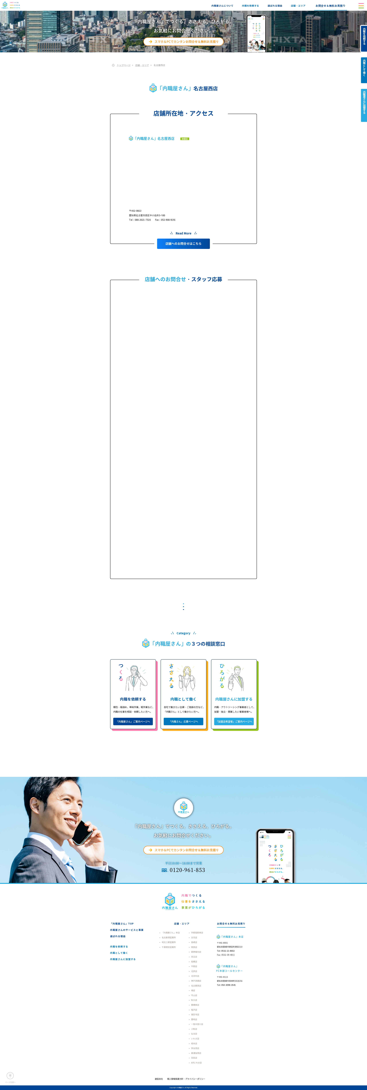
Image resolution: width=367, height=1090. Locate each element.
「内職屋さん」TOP (122, 923)
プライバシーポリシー (16, 98)
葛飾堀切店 (196, 952)
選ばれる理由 (275, 5)
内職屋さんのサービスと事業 (127, 930)
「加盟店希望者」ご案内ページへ (234, 721)
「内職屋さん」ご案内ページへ (133, 721)
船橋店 (194, 962)
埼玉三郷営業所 (169, 942)
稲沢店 (194, 1010)
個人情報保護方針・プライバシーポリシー (186, 1079)
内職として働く (13, 63)
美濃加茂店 (196, 1053)
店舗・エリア (298, 5)
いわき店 (195, 1039)
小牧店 (194, 1029)
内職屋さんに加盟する (16, 72)
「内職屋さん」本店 (171, 933)
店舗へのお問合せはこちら (183, 244)
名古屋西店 (196, 986)
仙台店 (194, 1034)
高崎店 (194, 942)
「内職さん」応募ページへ (183, 721)
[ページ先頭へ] (10, 1075)
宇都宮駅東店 (197, 933)
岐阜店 (194, 1043)
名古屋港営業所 (169, 937)
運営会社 (10, 89)
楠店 (193, 990)
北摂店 (194, 971)
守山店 (194, 995)
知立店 (194, 1000)
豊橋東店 (195, 1005)
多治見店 (195, 1048)
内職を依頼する (250, 5)
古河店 (194, 937)
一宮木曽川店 (197, 1024)
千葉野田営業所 (169, 947)
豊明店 (194, 1019)
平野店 (194, 966)
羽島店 (194, 1058)
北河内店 (195, 976)
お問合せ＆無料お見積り (330, 5)
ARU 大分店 (196, 1063)
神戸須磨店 (196, 981)
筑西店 (194, 947)
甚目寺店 (195, 1014)
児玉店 (194, 957)
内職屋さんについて (222, 5)
